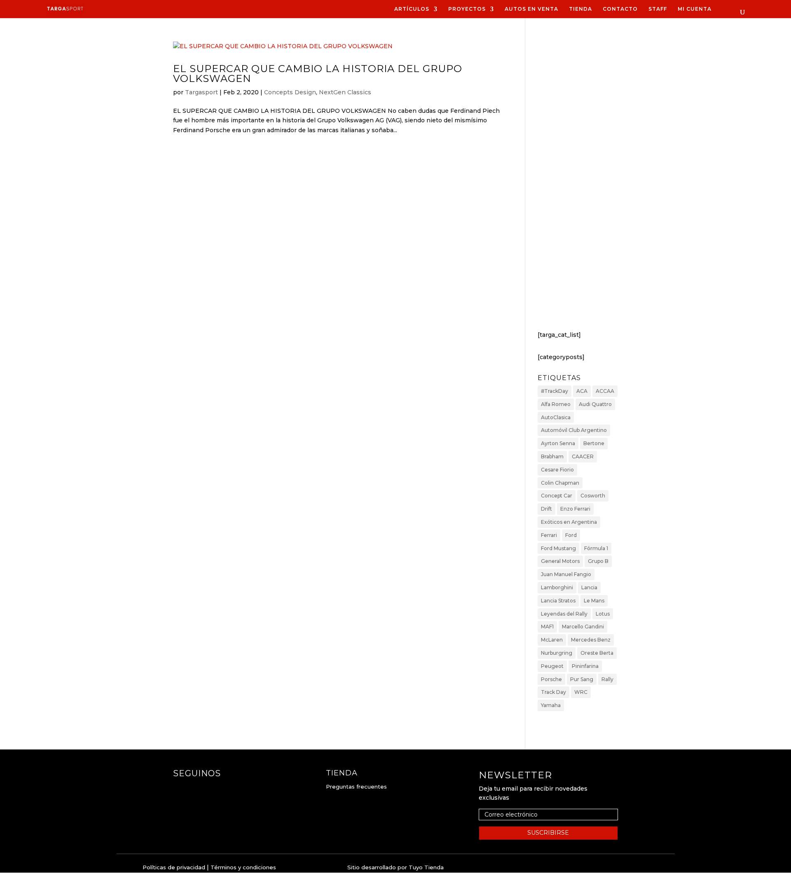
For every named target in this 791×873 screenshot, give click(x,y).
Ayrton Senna (558, 443)
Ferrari (549, 535)
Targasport (201, 92)
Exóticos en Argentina (569, 522)
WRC (580, 692)
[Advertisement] (578, 184)
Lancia (589, 587)
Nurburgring (556, 653)
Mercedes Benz (591, 640)
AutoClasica (556, 417)
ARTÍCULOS (411, 9)
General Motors (560, 561)
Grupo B (598, 561)
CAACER (583, 456)
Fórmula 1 (596, 548)
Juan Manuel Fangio (566, 574)
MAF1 (547, 626)
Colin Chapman (560, 483)
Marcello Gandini (583, 626)
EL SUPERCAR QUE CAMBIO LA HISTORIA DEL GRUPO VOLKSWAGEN (317, 73)
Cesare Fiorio (557, 470)
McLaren (552, 640)
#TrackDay (554, 391)
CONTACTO (620, 9)
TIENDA (580, 9)
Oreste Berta (596, 653)
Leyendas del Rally (564, 614)
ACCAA (605, 391)
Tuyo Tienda (426, 867)
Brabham (552, 456)
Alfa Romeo (556, 404)
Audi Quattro (595, 404)
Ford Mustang (558, 548)
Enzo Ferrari (575, 509)
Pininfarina (585, 666)
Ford (571, 535)
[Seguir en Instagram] (196, 789)
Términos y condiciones (243, 867)
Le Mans (594, 601)
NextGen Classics (345, 92)
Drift (546, 509)
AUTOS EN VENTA (531, 9)
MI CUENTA (694, 9)
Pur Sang (581, 679)
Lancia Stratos (558, 601)
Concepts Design (290, 92)
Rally (607, 679)
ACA (581, 391)
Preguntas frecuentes (356, 786)
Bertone (593, 443)
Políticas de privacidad (174, 867)
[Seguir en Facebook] (179, 789)
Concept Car (556, 496)
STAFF (657, 9)
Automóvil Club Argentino (574, 430)
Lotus (603, 614)
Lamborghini (557, 587)
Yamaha (551, 705)
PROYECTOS (467, 9)
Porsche (551, 679)
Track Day (553, 692)
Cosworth (592, 496)
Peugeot (552, 666)
